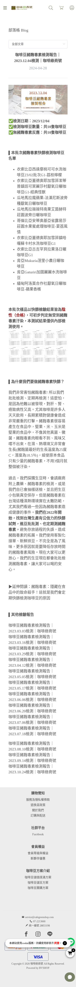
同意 (56, 943)
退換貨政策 (38, 805)
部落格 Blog (18, 30)
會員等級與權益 (38, 853)
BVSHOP (44, 967)
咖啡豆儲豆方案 (38, 882)
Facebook (38, 834)
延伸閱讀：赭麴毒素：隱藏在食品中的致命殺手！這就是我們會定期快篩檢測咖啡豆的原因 (36, 592)
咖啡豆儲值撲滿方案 (38, 877)
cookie (25, 943)
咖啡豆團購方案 (38, 887)
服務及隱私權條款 (38, 799)
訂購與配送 (38, 815)
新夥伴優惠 (38, 858)
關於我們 (38, 810)
